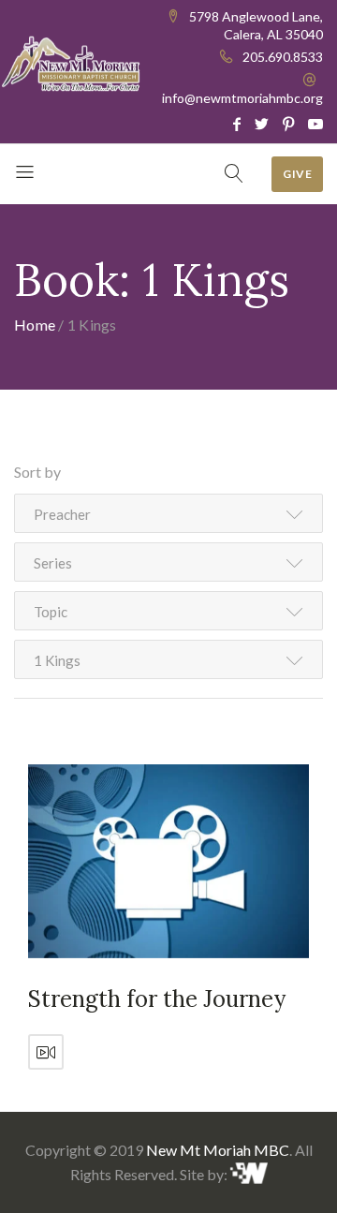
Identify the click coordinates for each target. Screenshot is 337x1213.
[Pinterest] (288, 123)
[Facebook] (237, 123)
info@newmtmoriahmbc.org (242, 98)
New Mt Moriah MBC (217, 1150)
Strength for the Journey (157, 998)
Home (34, 324)
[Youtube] (315, 123)
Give (297, 174)
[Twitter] (262, 123)
